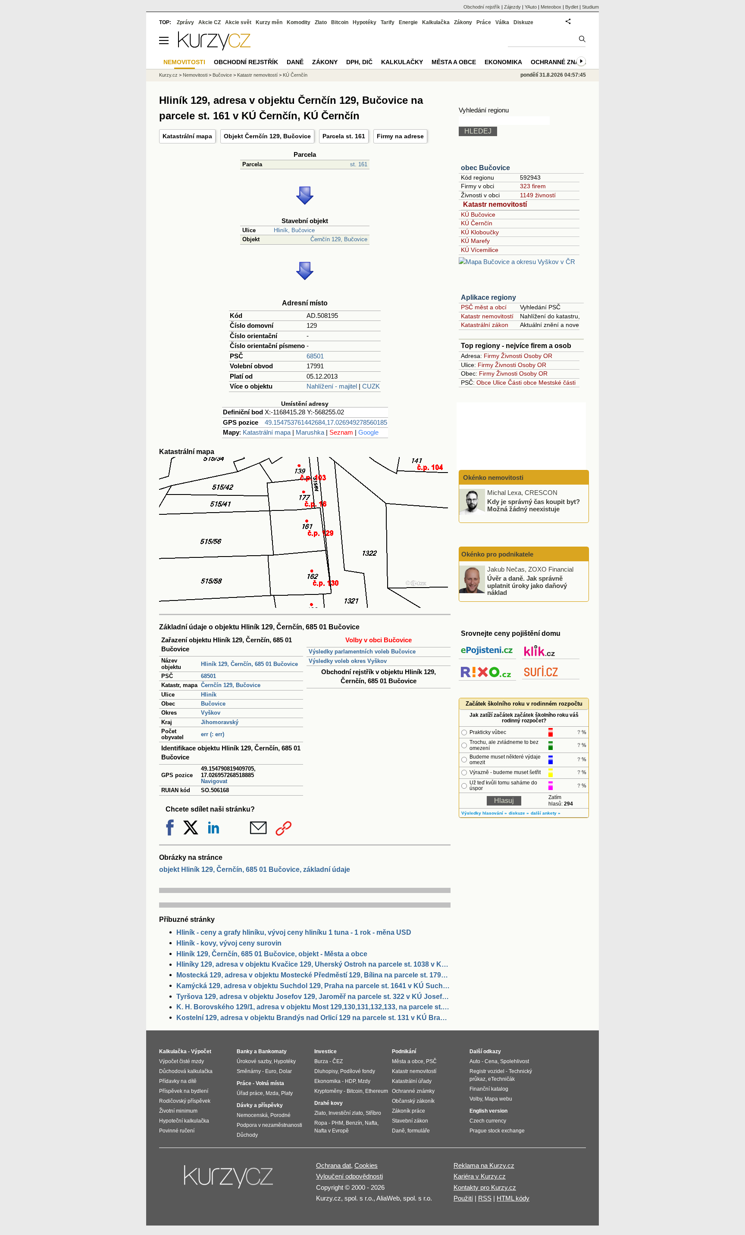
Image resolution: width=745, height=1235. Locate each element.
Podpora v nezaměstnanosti (269, 1125)
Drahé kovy (328, 1103)
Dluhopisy (326, 1071)
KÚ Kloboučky (480, 232)
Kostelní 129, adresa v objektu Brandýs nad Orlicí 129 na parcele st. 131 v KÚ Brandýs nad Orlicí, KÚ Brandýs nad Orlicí (313, 1017)
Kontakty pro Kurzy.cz (485, 1187)
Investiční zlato (346, 1113)
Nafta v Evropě (331, 1131)
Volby (476, 1099)
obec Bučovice (485, 167)
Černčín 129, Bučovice (338, 239)
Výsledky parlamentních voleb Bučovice (362, 651)
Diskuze (523, 22)
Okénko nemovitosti (492, 477)
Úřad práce (250, 1093)
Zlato (321, 22)
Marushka (310, 432)
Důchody (247, 1135)
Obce (483, 382)
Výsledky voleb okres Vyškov (348, 661)
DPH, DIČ (359, 62)
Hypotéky (364, 22)
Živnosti (511, 355)
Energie (408, 22)
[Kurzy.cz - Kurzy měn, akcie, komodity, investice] (214, 48)
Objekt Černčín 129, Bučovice (267, 136)
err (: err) (212, 734)
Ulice (499, 382)
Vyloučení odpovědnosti (349, 1176)
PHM (337, 1123)
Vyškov (210, 712)
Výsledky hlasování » (484, 813)
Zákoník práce (408, 1111)
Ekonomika (503, 62)
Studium (590, 6)
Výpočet (201, 1051)
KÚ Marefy (475, 240)
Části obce (522, 382)
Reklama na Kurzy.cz (484, 1165)
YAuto (531, 6)
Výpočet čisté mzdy (181, 1061)
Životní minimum (178, 1111)
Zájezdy (512, 6)
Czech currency (488, 1121)
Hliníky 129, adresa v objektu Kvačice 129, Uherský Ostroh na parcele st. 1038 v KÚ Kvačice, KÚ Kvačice (313, 964)
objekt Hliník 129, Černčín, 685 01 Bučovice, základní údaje (254, 869)
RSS (484, 1198)
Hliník (208, 694)
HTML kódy (513, 1198)
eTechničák (501, 1079)
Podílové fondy (357, 1071)
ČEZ (337, 1061)
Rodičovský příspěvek (184, 1101)
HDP (350, 1081)
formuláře (418, 1131)
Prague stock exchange (497, 1131)
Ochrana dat (333, 1165)
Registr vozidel (487, 1071)
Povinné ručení (176, 1131)
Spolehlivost (514, 1061)
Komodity (298, 22)
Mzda (272, 1093)
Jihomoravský (219, 722)
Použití (463, 1198)
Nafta (371, 1123)
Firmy (491, 355)
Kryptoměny (328, 1091)
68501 (315, 356)
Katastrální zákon (484, 324)
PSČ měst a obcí (484, 307)
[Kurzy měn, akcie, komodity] (229, 1180)
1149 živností (538, 195)
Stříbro (373, 1113)
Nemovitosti (195, 75)
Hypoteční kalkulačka (184, 1121)
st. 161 (358, 164)
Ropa (320, 1123)
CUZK (371, 386)
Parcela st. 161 (343, 136)
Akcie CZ (209, 22)
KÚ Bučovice (478, 214)
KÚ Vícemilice (479, 249)
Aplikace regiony (488, 297)
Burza (321, 1061)
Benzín (354, 1123)
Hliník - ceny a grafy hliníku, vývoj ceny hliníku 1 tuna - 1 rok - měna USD (293, 932)
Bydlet (571, 6)
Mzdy (364, 1081)
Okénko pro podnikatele (497, 554)
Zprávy (185, 22)
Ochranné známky (562, 62)
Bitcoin (339, 22)
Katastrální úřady (412, 1081)
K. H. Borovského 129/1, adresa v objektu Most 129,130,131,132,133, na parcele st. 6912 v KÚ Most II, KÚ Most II (313, 1007)
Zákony (463, 22)
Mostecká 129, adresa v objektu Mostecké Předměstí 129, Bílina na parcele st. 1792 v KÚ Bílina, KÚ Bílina (313, 975)
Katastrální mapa (187, 136)
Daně (295, 62)
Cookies (366, 1165)
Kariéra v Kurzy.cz (480, 1176)
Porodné (280, 1115)
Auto (475, 1061)
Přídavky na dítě (178, 1081)
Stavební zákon (410, 1121)
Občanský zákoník (413, 1101)
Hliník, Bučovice (294, 230)
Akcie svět (238, 22)
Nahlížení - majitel (332, 386)
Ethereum (376, 1091)
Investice (325, 1051)
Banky (245, 1051)
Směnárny (249, 1071)
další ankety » (545, 813)
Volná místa (270, 1083)
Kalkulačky (402, 62)
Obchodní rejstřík (481, 6)
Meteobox (551, 6)
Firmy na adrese (400, 136)
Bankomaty (272, 1051)
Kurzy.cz (168, 75)
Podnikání (404, 1051)
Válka (502, 22)
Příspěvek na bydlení (183, 1091)
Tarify (387, 22)
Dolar (285, 1071)
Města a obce (454, 62)
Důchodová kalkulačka (186, 1071)
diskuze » (519, 813)
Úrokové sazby (254, 1061)
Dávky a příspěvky (260, 1105)
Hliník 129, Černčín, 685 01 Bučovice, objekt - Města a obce (271, 954)
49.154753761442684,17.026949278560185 (326, 422)
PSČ (431, 1061)
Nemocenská (252, 1115)
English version (488, 1111)
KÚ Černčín (476, 223)
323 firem (533, 186)
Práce (483, 22)
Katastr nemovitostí (495, 204)
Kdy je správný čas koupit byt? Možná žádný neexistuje (533, 505)
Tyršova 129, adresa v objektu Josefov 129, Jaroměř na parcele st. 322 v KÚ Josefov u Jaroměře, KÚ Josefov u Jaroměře (313, 996)
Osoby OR (538, 355)
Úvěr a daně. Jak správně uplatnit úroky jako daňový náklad (527, 585)
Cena (491, 1061)
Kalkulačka (436, 22)
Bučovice (213, 703)
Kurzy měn (269, 22)
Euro (270, 1071)
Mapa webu (498, 1099)
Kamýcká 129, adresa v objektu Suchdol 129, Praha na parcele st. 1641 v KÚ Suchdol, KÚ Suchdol (313, 985)
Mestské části (557, 382)
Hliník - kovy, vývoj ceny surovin (229, 943)
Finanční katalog (489, 1089)
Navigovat (214, 781)
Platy (287, 1093)
